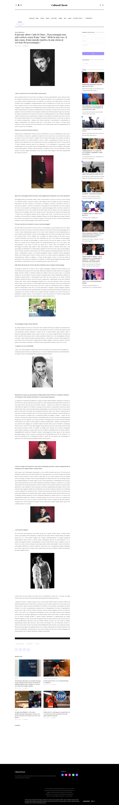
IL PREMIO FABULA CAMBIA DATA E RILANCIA (92, 214)
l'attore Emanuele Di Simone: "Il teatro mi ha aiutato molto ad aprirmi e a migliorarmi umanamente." (93, 234)
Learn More (86, 801)
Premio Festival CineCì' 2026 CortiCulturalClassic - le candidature (56, 681)
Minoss (20, 22)
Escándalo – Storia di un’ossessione (92, 194)
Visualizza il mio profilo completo (20, 24)
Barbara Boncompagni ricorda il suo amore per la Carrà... (92, 85)
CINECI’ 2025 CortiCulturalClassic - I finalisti (92, 282)
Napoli (16, 678)
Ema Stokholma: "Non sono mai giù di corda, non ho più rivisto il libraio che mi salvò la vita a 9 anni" (92, 107)
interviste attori (20, 643)
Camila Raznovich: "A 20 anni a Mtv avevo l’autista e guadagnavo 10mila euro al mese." (92, 152)
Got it (93, 801)
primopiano (29, 643)
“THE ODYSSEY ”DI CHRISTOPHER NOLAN (92, 130)
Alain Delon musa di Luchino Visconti (92, 174)
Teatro (37, 643)
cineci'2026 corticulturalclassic (51, 678)
